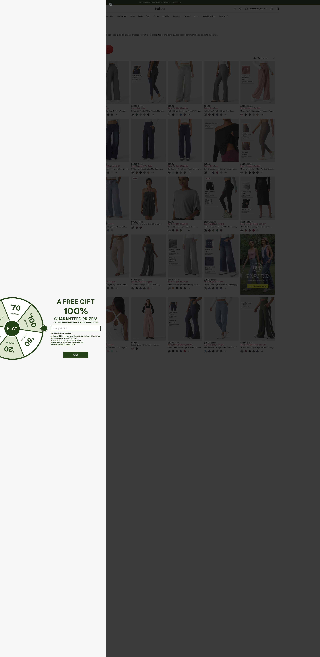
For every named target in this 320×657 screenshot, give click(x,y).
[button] (12, 328)
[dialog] (160, 328)
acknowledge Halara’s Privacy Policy (63, 344)
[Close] (110, 4)
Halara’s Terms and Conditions (61, 342)
